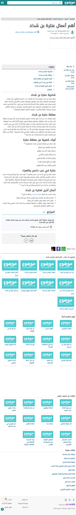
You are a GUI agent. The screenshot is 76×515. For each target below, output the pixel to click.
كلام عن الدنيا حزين (69, 477)
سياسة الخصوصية (23, 503)
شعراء (26, 98)
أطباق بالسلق (70, 485)
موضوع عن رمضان (69, 458)
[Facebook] (73, 499)
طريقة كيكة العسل (69, 462)
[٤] (26, 174)
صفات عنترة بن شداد (69, 76)
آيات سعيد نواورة (52, 31)
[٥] (20, 185)
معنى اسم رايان (70, 481)
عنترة (46, 118)
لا (26, 240)
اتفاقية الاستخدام (7, 503)
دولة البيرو (71, 470)
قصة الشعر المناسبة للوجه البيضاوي (63, 473)
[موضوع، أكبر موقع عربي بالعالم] (70, 2)
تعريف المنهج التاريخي (67, 489)
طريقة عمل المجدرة (68, 454)
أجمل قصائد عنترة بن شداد (69, 87)
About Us (25, 507)
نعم (31, 240)
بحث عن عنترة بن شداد (69, 70)
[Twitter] (69, 499)
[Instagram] (65, 499)
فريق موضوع (8, 507)
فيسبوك (58, 249)
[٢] (13, 109)
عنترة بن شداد (36, 194)
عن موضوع (25, 499)
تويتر (53, 249)
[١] (35, 109)
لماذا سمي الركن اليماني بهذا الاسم (63, 466)
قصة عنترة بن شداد (70, 82)
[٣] (13, 132)
